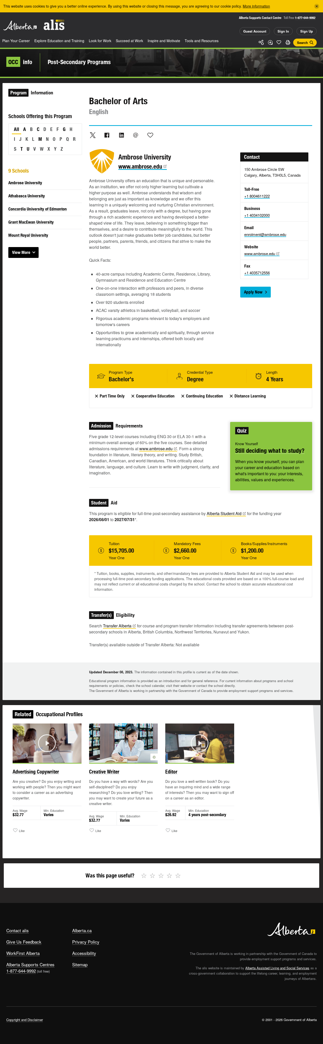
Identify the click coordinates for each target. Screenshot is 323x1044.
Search (302, 42)
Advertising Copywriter (36, 771)
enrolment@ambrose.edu (265, 234)
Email (135, 135)
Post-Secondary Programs (79, 61)
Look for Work (100, 40)
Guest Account (254, 31)
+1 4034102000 (257, 215)
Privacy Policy (85, 942)
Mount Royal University (28, 235)
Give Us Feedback (23, 942)
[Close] (316, 6)
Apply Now (253, 292)
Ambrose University (25, 182)
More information (256, 6)
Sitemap (80, 964)
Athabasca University (26, 195)
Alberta (20, 25)
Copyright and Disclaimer (24, 1019)
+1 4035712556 (257, 272)
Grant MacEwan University (31, 222)
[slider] (40, 758)
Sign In (283, 31)
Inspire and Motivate (164, 40)
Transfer (117, 626)
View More (21, 252)
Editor (171, 771)
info (20, 61)
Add (270, 42)
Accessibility (84, 953)
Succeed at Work (129, 40)
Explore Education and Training (59, 40)
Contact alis (17, 930)
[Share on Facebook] (107, 135)
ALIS (54, 25)
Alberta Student (224, 513)
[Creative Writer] (123, 743)
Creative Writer (104, 771)
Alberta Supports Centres (30, 964)
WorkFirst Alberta (23, 953)
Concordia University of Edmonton (37, 208)
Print (288, 42)
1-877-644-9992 (305, 18)
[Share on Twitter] (92, 135)
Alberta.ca (82, 930)
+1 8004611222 (257, 196)
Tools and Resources (202, 40)
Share (261, 42)
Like (279, 42)
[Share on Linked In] (121, 135)
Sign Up (306, 31)
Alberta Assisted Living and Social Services (277, 968)
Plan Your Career (16, 40)
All (16, 129)
